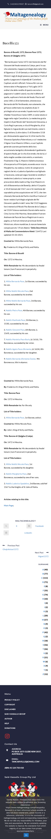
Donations (10, 728)
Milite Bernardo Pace (15, 281)
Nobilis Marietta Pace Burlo (18, 339)
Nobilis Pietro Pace (14, 310)
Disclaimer (10, 709)
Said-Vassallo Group (15, 714)
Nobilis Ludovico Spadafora (17, 483)
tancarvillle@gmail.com (25, 761)
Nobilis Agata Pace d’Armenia (18, 349)
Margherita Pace (16, 474)
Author (8, 719)
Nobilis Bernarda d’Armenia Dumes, (21, 359)
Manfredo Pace (15, 320)
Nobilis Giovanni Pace (15, 330)
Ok (26, 835)
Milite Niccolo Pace (17, 291)
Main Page (8, 505)
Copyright (10, 705)
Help (7, 723)
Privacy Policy (12, 700)
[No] (47, 817)
